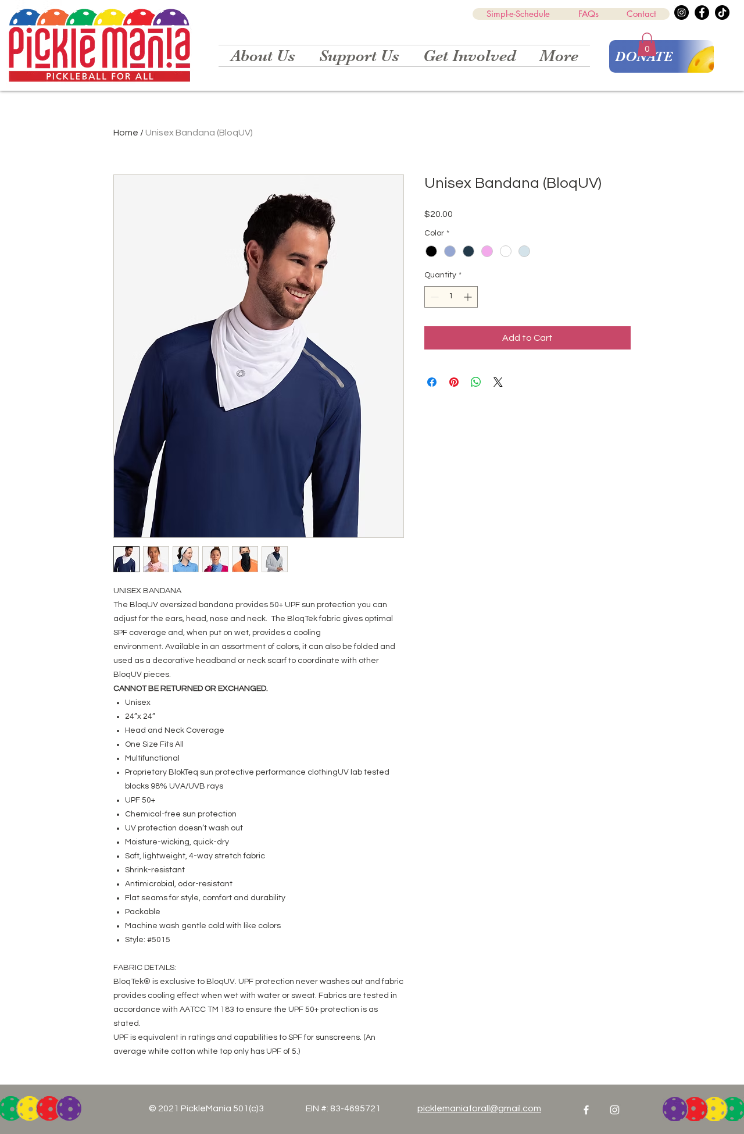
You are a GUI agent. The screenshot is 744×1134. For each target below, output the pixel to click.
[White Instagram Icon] (615, 1110)
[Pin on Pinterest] (454, 382)
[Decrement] (433, 297)
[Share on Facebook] (432, 382)
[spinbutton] (451, 297)
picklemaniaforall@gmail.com (479, 1108)
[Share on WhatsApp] (476, 382)
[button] (647, 44)
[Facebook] (702, 12)
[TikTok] (722, 12)
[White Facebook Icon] (586, 1110)
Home (125, 132)
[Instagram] (681, 12)
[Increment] (469, 297)
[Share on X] (498, 382)
